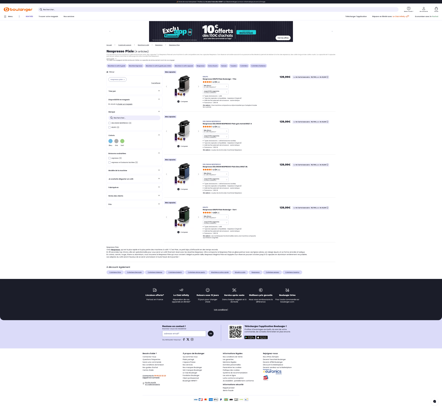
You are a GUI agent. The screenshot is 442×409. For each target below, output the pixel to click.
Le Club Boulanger (190, 373)
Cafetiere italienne (155, 272)
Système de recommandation (235, 373)
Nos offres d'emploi (271, 357)
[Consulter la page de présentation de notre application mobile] (249, 337)
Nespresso (158, 45)
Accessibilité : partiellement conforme (238, 381)
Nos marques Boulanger (192, 367)
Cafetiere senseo (272, 272)
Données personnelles (232, 365)
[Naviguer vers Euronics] (281, 371)
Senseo (224, 66)
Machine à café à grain (116, 66)
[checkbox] (109, 123)
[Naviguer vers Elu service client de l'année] (281, 378)
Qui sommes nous (190, 357)
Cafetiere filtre (115, 272)
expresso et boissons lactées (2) (124, 162)
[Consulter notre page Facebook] (183, 340)
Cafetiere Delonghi (134, 272)
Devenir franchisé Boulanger (274, 359)
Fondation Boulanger (191, 375)
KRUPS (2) (115, 127)
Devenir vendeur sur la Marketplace (277, 367)
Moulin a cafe (240, 272)
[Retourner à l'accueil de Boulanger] (18, 9)
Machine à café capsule (184, 66)
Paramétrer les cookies (232, 367)
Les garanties (228, 359)
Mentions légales (229, 362)
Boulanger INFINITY (190, 381)
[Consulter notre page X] (188, 340)
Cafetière (244, 66)
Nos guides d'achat (150, 367)
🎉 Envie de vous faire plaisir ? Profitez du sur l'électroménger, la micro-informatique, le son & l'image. (221, 2)
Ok (211, 333)
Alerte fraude (228, 390)
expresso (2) (116, 158)
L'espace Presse (189, 362)
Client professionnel (191, 378)
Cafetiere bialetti (175, 272)
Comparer (184, 101)
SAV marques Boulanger (192, 370)
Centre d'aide (148, 370)
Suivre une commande (152, 362)
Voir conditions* (221, 309)
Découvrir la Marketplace (273, 365)
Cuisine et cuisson (124, 45)
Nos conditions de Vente (233, 357)
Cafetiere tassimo (292, 272)
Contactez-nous (149, 357)
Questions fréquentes (151, 359)
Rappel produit (229, 388)
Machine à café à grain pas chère (158, 66)
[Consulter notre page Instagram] (192, 340)
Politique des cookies (231, 370)
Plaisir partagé (188, 359)
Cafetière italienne (258, 66)
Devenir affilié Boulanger (273, 362)
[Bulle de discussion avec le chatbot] (434, 402)
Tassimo (233, 66)
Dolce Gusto (213, 66)
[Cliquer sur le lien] (221, 31)
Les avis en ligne (229, 375)
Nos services (188, 365)
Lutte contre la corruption (233, 378)
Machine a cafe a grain (220, 272)
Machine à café (143, 45)
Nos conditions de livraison (153, 365)
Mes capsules (170, 72)
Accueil (109, 45)
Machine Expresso (135, 66)
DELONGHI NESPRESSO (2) (121, 123)
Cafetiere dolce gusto (196, 272)
